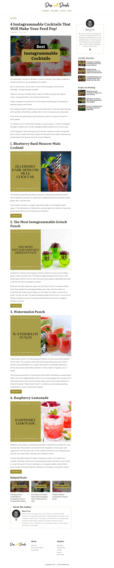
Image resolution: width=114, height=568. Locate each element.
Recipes (69, 10)
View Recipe (16, 215)
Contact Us (34, 545)
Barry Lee (14, 32)
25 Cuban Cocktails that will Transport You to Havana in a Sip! (39, 497)
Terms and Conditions (37, 548)
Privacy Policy (35, 550)
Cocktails (63, 10)
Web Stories (60, 554)
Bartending (45, 10)
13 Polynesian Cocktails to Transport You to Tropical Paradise (18, 497)
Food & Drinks (55, 10)
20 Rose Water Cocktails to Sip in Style (60, 496)
